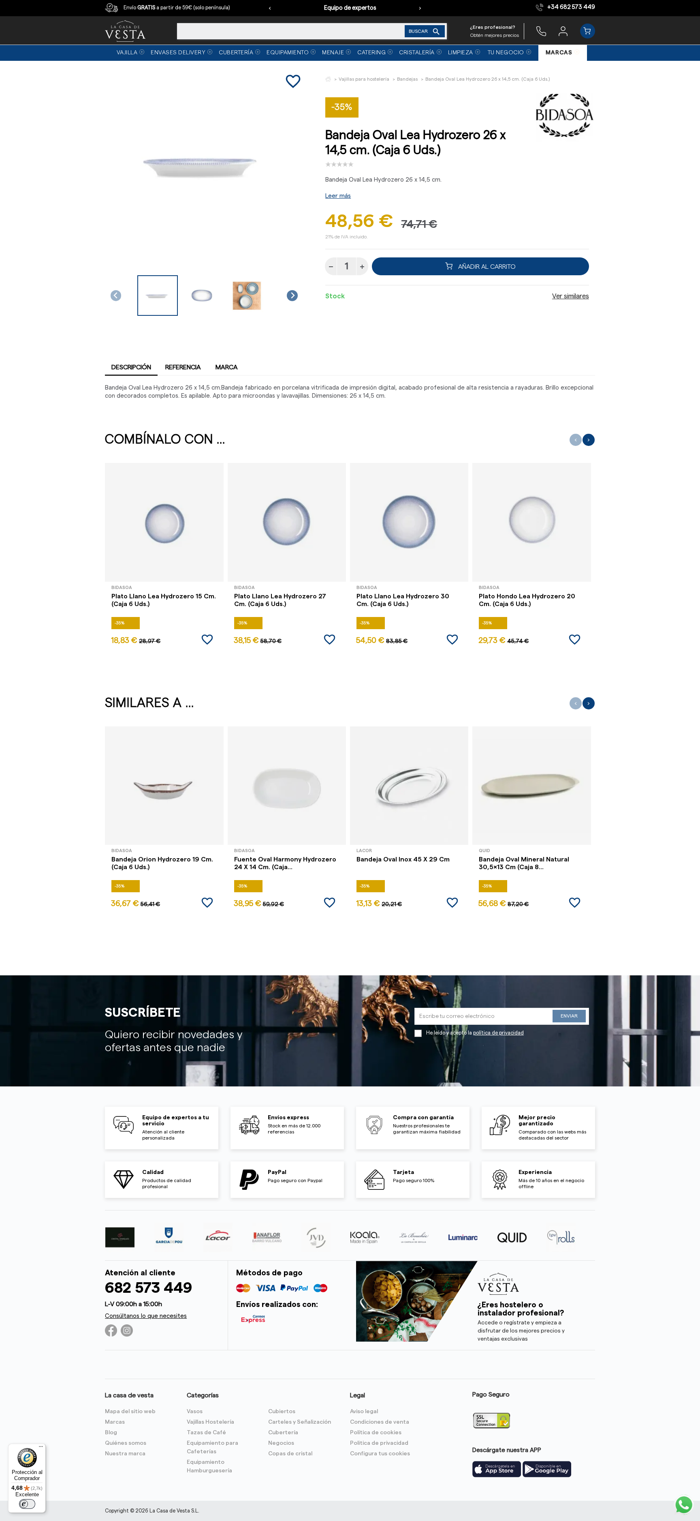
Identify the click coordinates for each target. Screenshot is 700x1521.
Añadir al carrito (486, 266)
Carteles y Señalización (299, 1422)
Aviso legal (364, 1411)
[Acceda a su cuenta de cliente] (563, 31)
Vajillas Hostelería (210, 1422)
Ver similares (570, 296)
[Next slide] (292, 295)
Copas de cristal (290, 1454)
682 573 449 (148, 1288)
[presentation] (270, 8)
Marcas (115, 1422)
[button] (157, 295)
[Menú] (41, 1448)
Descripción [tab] (131, 367)
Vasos (195, 1411)
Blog (111, 1432)
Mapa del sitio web (130, 1411)
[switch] (27, 1504)
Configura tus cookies (380, 1454)
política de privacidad (498, 1032)
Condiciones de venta (379, 1422)
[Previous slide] (116, 295)
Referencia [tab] (183, 367)
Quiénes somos (125, 1443)
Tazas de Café (206, 1432)
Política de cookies (375, 1432)
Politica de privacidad (379, 1443)
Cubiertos (281, 1411)
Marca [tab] (227, 367)
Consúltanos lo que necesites (146, 1316)
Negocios (281, 1443)
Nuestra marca (125, 1454)
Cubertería (283, 1432)
